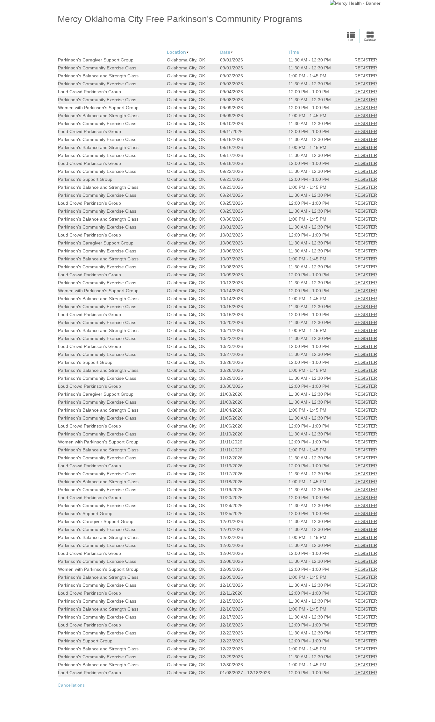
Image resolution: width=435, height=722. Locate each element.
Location (176, 52)
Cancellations (71, 685)
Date (225, 52)
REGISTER (365, 59)
